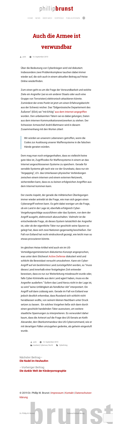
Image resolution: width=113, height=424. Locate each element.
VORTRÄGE (59, 18)
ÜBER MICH (47, 18)
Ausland (36, 345)
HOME (30, 18)
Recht (50, 345)
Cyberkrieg (63, 345)
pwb (24, 57)
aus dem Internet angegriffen (71, 111)
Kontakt (69, 393)
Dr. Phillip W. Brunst (27, 413)
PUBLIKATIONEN (73, 18)
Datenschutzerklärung (75, 413)
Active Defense (57, 256)
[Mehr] (83, 18)
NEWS (37, 18)
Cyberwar (44, 345)
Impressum (57, 393)
